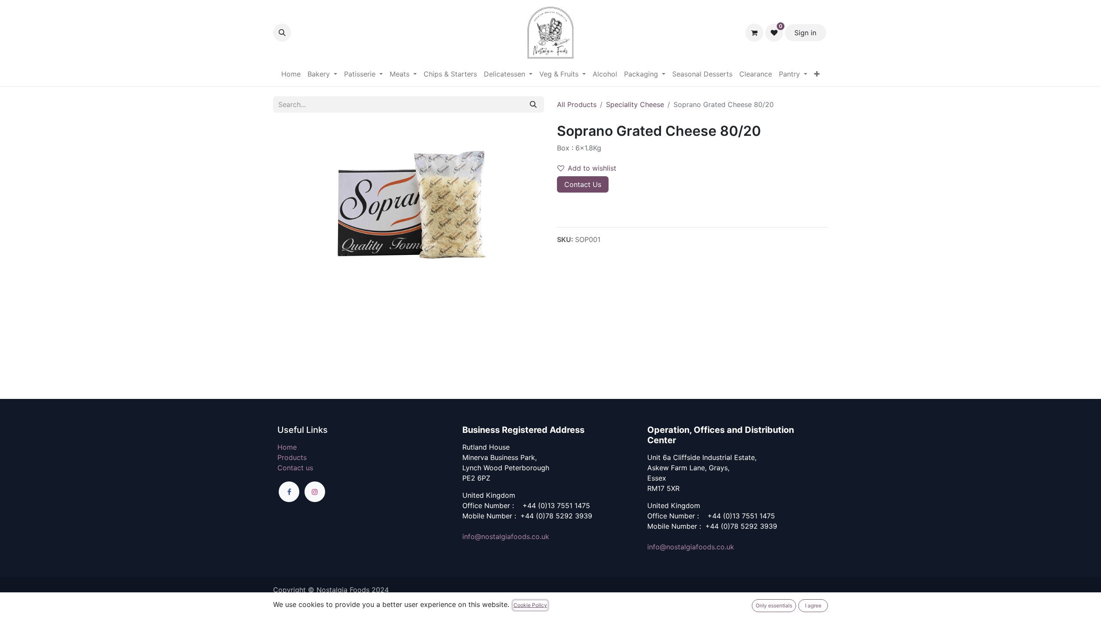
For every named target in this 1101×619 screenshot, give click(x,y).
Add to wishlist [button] (592, 168)
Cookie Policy (530, 605)
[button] (282, 33)
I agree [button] (813, 605)
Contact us (295, 467)
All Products (577, 104)
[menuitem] (291, 74)
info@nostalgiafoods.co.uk (505, 536)
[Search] (533, 104)
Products (292, 457)
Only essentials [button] (774, 605)
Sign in (805, 32)
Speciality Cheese (635, 104)
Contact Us (582, 184)
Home (287, 447)
